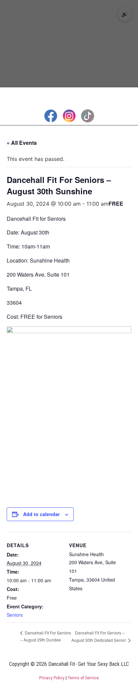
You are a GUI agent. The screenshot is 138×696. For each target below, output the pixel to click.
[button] (69, 93)
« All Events (22, 142)
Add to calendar (41, 514)
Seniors (15, 614)
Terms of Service (83, 678)
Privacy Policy (52, 678)
